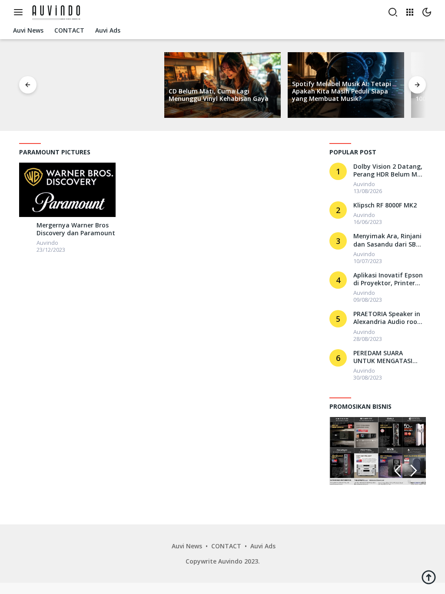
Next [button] (414, 470)
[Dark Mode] (427, 12)
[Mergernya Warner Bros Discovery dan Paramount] (67, 190)
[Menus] (20, 12)
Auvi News (187, 546)
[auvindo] (25, 227)
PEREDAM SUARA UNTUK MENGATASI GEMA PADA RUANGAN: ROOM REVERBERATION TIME (388, 357)
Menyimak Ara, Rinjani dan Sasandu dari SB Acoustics (387, 240)
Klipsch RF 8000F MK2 (385, 205)
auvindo (47, 243)
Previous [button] (397, 470)
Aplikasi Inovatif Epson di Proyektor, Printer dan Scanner (388, 279)
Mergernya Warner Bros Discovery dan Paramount (76, 229)
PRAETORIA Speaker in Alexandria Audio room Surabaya (388, 318)
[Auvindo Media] (58, 11)
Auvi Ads (263, 546)
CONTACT (226, 546)
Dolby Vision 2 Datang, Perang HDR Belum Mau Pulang (389, 170)
